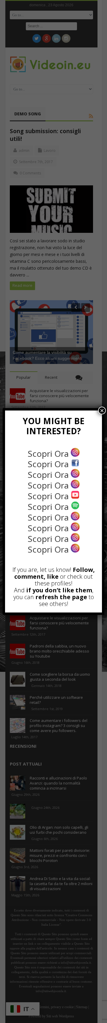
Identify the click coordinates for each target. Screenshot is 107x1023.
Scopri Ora (49, 453)
